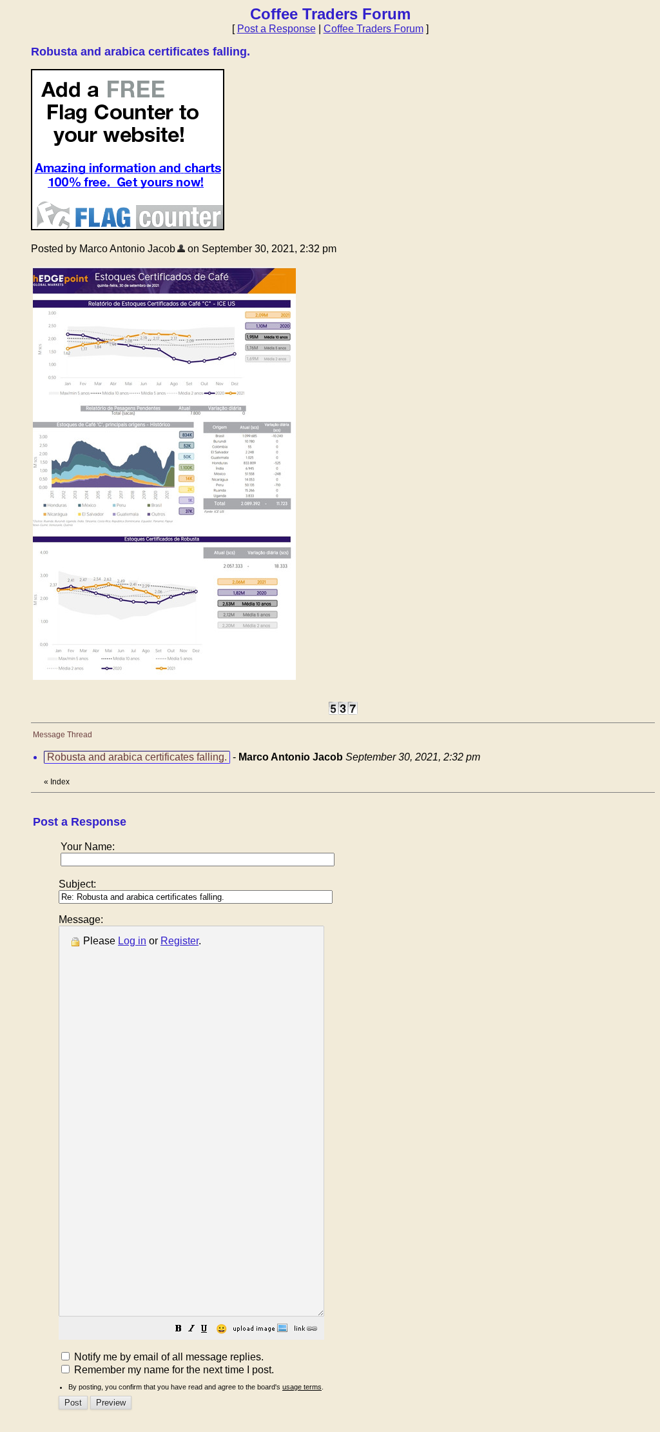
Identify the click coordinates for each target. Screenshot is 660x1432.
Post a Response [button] (276, 28)
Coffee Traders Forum (373, 28)
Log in (132, 940)
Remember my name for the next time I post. (173, 1369)
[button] (178, 1329)
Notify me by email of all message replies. (168, 1356)
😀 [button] (221, 1329)
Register (179, 940)
